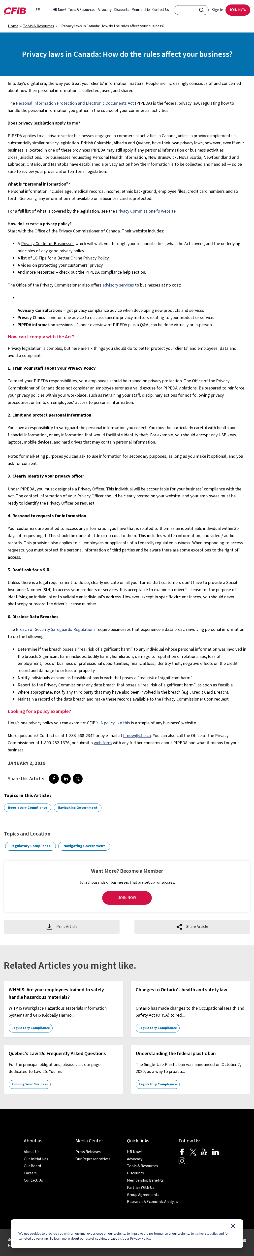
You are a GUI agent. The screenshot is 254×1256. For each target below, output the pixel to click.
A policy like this (115, 723)
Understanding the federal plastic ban (176, 1053)
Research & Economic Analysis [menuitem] (152, 1201)
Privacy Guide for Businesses (47, 244)
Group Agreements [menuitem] (143, 1194)
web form (103, 743)
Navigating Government (77, 807)
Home (13, 26)
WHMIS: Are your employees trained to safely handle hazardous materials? (56, 993)
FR (37, 9)
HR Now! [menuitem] (59, 9)
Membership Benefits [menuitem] (145, 1180)
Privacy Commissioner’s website (146, 211)
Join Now (127, 898)
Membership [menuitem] (140, 9)
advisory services (118, 285)
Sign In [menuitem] (217, 10)
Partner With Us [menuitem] (140, 1187)
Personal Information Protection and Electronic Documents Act (75, 103)
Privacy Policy (140, 1238)
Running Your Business (29, 1084)
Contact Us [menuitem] (160, 9)
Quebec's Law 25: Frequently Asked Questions (57, 1053)
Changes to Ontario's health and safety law (181, 989)
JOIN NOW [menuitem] (238, 10)
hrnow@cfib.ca (137, 736)
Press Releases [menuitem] (88, 1152)
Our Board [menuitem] (32, 1166)
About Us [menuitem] (31, 1152)
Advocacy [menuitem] (105, 9)
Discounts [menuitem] (121, 9)
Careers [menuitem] (30, 1173)
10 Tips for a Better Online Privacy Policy (70, 258)
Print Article (66, 926)
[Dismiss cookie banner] (233, 1227)
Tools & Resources (38, 26)
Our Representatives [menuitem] (92, 1159)
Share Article (197, 926)
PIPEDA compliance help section (115, 272)
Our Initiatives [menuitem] (36, 1159)
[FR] (31, 9)
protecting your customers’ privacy (70, 265)
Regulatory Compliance (27, 807)
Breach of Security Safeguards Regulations (55, 629)
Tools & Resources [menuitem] (81, 9)
